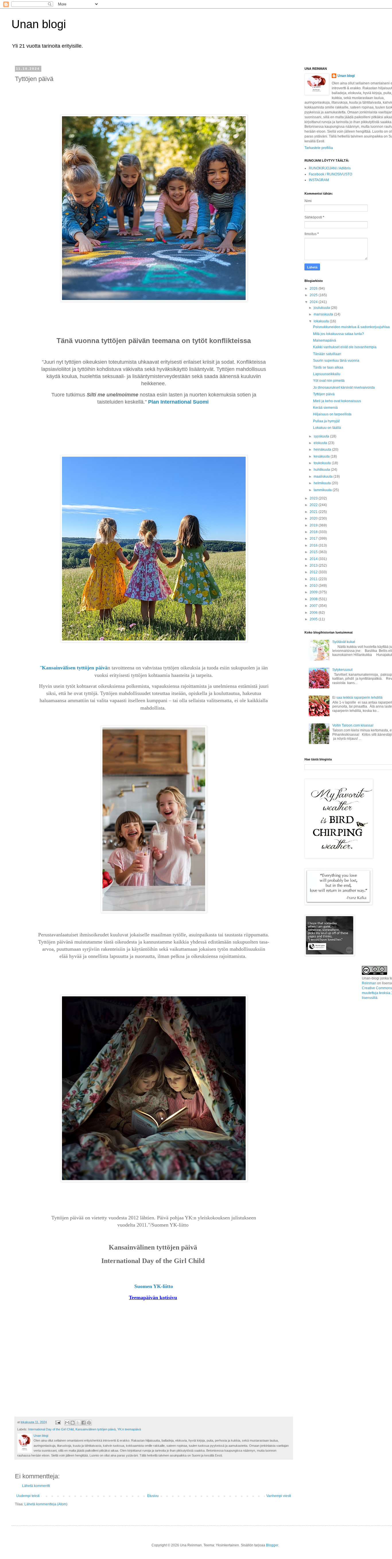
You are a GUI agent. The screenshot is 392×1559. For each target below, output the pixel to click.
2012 (314, 572)
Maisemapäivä (324, 340)
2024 (314, 302)
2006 (314, 613)
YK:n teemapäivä (129, 1429)
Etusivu (153, 1496)
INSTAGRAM (319, 180)
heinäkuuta (323, 450)
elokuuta (321, 443)
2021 (314, 512)
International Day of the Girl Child (51, 1429)
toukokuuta (323, 463)
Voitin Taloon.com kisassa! (352, 725)
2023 (314, 498)
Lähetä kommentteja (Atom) (45, 1504)
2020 (314, 518)
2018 (314, 532)
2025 (314, 295)
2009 (314, 592)
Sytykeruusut (342, 670)
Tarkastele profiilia (318, 148)
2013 (314, 565)
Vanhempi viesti (278, 1496)
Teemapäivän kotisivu (153, 1297)
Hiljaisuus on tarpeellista (332, 414)
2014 (314, 559)
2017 (314, 539)
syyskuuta (322, 436)
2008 (314, 599)
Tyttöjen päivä (324, 394)
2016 (314, 545)
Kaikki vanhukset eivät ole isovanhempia (345, 347)
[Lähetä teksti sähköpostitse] (57, 1422)
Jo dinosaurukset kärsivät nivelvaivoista (344, 388)
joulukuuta (322, 308)
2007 (314, 606)
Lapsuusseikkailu (326, 374)
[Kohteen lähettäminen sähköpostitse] (67, 1423)
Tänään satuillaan (327, 354)
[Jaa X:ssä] (78, 1423)
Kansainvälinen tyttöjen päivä (95, 1429)
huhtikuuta (322, 470)
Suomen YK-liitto (153, 1286)
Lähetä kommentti (36, 1486)
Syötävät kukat (343, 642)
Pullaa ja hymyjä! (326, 421)
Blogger (272, 1545)
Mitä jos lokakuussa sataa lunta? (338, 334)
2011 (314, 579)
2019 (314, 525)
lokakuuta (322, 321)
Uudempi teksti (28, 1496)
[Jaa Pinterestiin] (89, 1423)
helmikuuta (323, 483)
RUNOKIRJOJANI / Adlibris (330, 168)
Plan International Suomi (179, 402)
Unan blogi (38, 24)
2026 (314, 288)
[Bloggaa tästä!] (72, 1423)
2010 (314, 586)
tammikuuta (323, 490)
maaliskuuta (323, 477)
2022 (314, 505)
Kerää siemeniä (325, 408)
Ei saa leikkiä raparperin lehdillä (357, 698)
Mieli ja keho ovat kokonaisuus (337, 401)
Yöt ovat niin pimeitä (329, 381)
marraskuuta (324, 314)
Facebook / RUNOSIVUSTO (330, 174)
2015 (314, 552)
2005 (314, 619)
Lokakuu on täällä (327, 428)
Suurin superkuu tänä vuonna (336, 361)
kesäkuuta (322, 456)
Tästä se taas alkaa (328, 367)
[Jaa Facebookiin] (83, 1423)
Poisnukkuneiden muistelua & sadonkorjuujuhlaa (351, 327)
